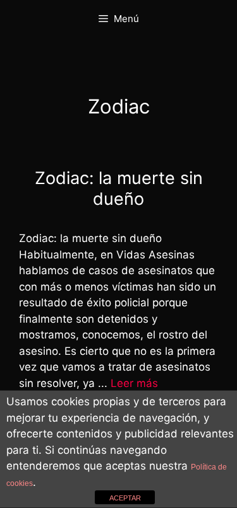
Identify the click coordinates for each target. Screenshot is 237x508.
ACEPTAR (125, 498)
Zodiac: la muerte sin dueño (119, 188)
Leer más (134, 383)
